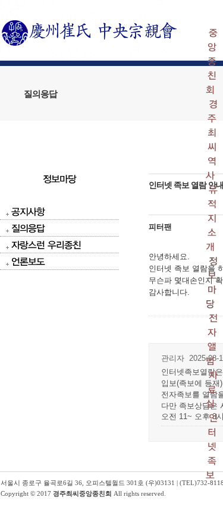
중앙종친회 (211, 61)
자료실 (211, 389)
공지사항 (28, 211)
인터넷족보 (211, 446)
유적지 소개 (211, 217)
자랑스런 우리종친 (46, 245)
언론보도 (28, 261)
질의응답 (28, 228)
